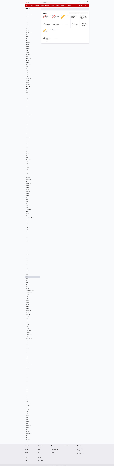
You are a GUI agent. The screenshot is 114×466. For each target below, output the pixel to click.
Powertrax (27, 308)
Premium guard (28, 310)
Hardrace (27, 167)
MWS (27, 264)
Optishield (27, 278)
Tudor (27, 395)
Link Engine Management (30, 217)
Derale (27, 92)
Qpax (27, 320)
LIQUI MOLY (28, 219)
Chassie (26, 460)
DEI (26, 90)
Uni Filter (27, 397)
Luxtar (27, 225)
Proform (27, 312)
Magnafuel (27, 227)
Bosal (27, 66)
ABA (26, 12)
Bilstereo (26, 454)
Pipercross (27, 302)
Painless (27, 284)
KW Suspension (28, 209)
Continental (28, 82)
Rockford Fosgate (28, 334)
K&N (27, 199)
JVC (26, 197)
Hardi (27, 165)
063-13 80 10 (80, 452)
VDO (27, 399)
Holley (27, 175)
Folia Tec (27, 141)
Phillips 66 (27, 296)
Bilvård (26, 455)
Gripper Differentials (29, 159)
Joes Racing (28, 191)
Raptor (27, 326)
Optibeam (27, 276)
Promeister (27, 316)
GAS (26, 149)
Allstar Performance (29, 32)
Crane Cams (28, 84)
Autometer (27, 48)
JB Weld (27, 187)
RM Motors (28, 332)
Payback (27, 288)
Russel (27, 336)
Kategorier (30, 5)
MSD (27, 258)
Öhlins (27, 441)
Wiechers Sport (28, 425)
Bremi (27, 72)
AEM (27, 24)
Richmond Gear (28, 330)
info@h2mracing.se (81, 453)
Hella (27, 171)
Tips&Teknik (69, 5)
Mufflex (27, 262)
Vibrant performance (29, 403)
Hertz (27, 173)
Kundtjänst (80, 5)
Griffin (27, 157)
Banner (27, 50)
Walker (27, 419)
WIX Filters (27, 431)
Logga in (85, 5)
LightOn (27, 213)
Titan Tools (27, 387)
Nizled (27, 272)
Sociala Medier (63, 5)
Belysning (26, 452)
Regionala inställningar (54, 449)
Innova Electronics (29, 183)
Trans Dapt (27, 393)
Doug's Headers (28, 98)
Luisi (27, 221)
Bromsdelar (26, 457)
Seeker (27, 342)
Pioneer (27, 300)
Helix (27, 169)
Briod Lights (28, 74)
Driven (27, 100)
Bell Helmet (28, 54)
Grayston (27, 155)
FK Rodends (28, 137)
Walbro (27, 417)
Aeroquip (27, 30)
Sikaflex (27, 348)
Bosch (27, 68)
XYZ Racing (28, 439)
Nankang (27, 266)
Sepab (27, 344)
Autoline (27, 46)
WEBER (27, 423)
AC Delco (27, 16)
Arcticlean (27, 36)
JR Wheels (27, 195)
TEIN (27, 381)
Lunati (27, 223)
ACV (26, 22)
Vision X (27, 409)
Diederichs (27, 94)
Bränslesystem (27, 458)
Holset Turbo (28, 177)
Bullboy (27, 76)
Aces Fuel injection (29, 18)
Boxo (27, 70)
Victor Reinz (28, 405)
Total (27, 389)
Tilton (27, 385)
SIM (26, 350)
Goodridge (27, 153)
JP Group (27, 193)
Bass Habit (27, 52)
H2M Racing (28, 163)
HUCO (27, 181)
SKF (26, 354)
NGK (27, 268)
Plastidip (27, 304)
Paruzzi (27, 286)
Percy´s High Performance (30, 290)
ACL (26, 20)
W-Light (27, 415)
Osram (27, 280)
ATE (26, 40)
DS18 (27, 102)
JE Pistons (27, 189)
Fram (27, 143)
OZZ (27, 282)
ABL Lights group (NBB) (29, 14)
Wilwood (27, 427)
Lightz (27, 215)
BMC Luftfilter (28, 64)
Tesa (27, 383)
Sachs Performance (29, 338)
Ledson (27, 211)
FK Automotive (28, 135)
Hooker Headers (28, 179)
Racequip (27, 324)
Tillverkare (36, 5)
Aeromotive (28, 28)
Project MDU (28, 314)
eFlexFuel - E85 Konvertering (45, 5)
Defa (27, 88)
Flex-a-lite (27, 139)
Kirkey (27, 207)
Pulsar (27, 318)
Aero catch (27, 26)
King (27, 205)
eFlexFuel (26, 449)
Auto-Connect (28, 42)
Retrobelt (27, 328)
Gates (27, 151)
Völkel (27, 413)
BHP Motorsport (28, 58)
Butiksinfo (52, 5)
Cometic (27, 80)
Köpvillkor (57, 5)
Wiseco (27, 429)
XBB (26, 437)
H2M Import (28, 161)
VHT (27, 401)
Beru (27, 56)
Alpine (27, 34)
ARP (26, 38)
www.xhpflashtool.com (29, 433)
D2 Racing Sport (28, 86)
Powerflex (27, 306)
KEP (26, 203)
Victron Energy (28, 407)
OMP (27, 274)
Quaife (27, 322)
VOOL (27, 411)
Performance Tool (29, 292)
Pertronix (27, 294)
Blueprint (27, 62)
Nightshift (27, 270)
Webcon (27, 421)
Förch (27, 145)
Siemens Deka (28, 346)
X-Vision (27, 435)
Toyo (27, 391)
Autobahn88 (28, 44)
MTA (27, 260)
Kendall (27, 201)
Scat (27, 340)
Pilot (27, 298)
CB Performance (28, 78)
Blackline (27, 60)
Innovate (27, 185)
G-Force (27, 147)
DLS (26, 96)
